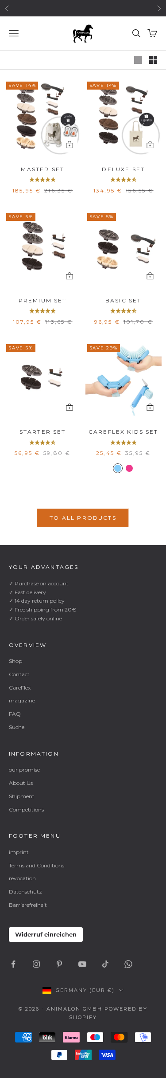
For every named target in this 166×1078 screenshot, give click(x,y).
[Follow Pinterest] (59, 964)
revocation (22, 878)
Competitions (26, 809)
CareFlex (20, 687)
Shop (15, 661)
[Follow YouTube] (82, 964)
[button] (42, 180)
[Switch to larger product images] (138, 60)
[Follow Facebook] (13, 964)
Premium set (43, 300)
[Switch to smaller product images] (153, 60)
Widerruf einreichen (46, 934)
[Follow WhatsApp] (128, 964)
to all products (83, 517)
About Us (21, 783)
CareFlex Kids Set (123, 431)
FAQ (15, 713)
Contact (19, 674)
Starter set (42, 431)
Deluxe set (123, 169)
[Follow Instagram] (36, 964)
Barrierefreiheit (28, 905)
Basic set (123, 300)
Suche (16, 727)
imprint (19, 852)
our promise (24, 769)
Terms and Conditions (36, 865)
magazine (22, 700)
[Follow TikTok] (105, 964)
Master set (42, 169)
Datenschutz (25, 891)
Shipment (22, 796)
